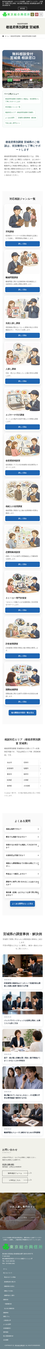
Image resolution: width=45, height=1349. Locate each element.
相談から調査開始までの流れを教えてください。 (22, 864)
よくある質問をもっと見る (22, 904)
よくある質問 (9, 118)
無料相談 (22, 8)
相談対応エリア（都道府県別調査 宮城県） (19, 112)
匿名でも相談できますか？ (16, 837)
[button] (15, 1173)
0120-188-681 (8, 1164)
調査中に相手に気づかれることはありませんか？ (22, 883)
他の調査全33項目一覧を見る (22, 713)
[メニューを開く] (41, 14)
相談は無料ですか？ (14, 829)
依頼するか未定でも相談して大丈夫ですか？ (21, 846)
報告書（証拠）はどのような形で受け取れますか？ (22, 893)
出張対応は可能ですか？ (15, 855)
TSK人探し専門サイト (12, 123)
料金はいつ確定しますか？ (16, 874)
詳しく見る (22, 244)
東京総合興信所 (20, 1345)
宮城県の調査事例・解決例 (27, 118)
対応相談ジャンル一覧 (12, 107)
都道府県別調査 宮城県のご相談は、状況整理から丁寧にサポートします (22, 100)
